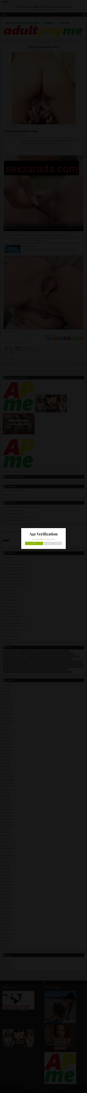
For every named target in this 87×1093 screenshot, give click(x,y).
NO (53, 543)
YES (34, 543)
